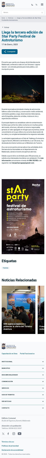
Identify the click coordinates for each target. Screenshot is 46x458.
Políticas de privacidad (10, 446)
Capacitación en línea (9, 353)
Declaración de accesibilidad (12, 450)
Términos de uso (8, 442)
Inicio (3, 18)
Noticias (11, 18)
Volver (6, 27)
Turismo (5, 268)
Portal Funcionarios (27, 353)
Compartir (10, 51)
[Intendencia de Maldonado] (8, 5)
